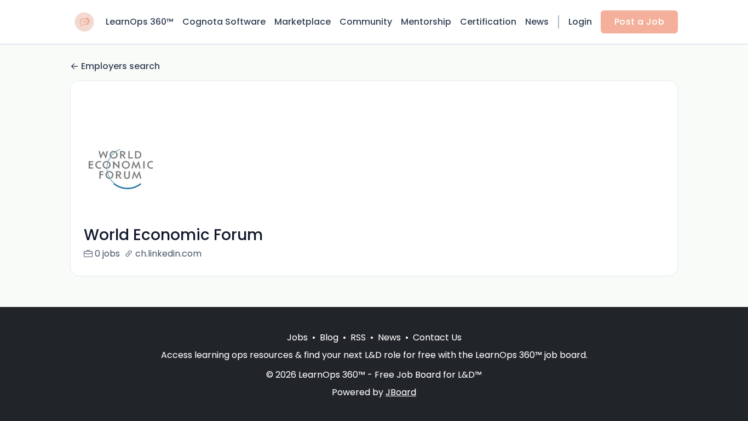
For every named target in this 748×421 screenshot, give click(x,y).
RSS (358, 337)
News (537, 21)
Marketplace (302, 21)
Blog (329, 337)
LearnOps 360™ (140, 21)
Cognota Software (224, 21)
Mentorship (426, 21)
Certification (488, 21)
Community (366, 21)
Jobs (297, 337)
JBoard (400, 392)
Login (580, 21)
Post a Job (639, 21)
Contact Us (437, 337)
